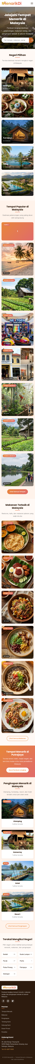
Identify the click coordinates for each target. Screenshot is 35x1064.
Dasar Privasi (6, 1028)
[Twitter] (12, 1001)
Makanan (4, 1015)
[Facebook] (3, 1001)
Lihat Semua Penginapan (17, 926)
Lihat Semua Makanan (17, 738)
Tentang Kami (6, 1022)
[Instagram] (8, 1001)
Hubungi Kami (6, 1025)
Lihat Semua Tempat (17, 492)
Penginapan (5, 1018)
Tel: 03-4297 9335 (8, 1049)
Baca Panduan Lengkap (17, 770)
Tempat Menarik (7, 1011)
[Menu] (31, 3)
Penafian (4, 1032)
